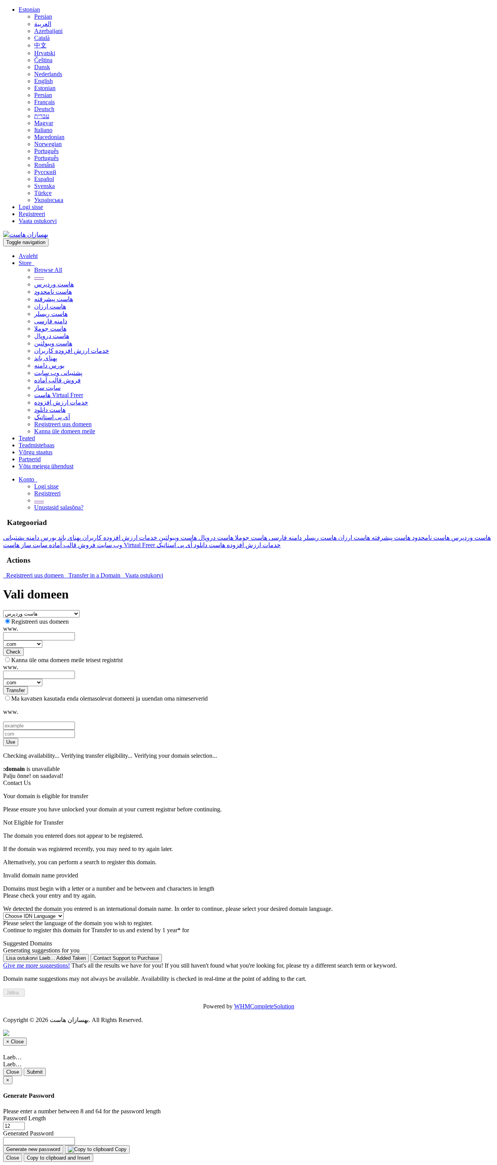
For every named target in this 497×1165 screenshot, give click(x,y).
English (43, 81)
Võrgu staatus (35, 452)
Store (27, 263)
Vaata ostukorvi (38, 221)
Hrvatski (44, 53)
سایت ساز (47, 387)
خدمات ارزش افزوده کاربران (71, 350)
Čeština (43, 60)
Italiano (43, 130)
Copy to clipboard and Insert (58, 1158)
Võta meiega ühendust (46, 466)
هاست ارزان (50, 306)
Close (12, 1072)
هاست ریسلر (51, 313)
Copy (120, 1149)
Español (44, 179)
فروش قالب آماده (57, 380)
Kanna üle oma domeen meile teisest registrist (67, 660)
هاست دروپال (51, 336)
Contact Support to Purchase (126, 958)
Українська (48, 200)
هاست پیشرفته (53, 299)
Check (13, 652)
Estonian (29, 9)
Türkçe (43, 193)
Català (42, 38)
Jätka (14, 993)
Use (10, 742)
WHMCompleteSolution (264, 1006)
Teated (27, 438)
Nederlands (48, 74)
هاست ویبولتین (53, 343)
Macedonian (49, 137)
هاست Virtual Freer (58, 395)
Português (46, 151)
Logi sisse (31, 207)
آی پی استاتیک (52, 417)
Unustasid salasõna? (58, 507)
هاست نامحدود (53, 291)
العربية (42, 24)
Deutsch (44, 109)
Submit (35, 1072)
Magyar (43, 123)
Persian (43, 16)
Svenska (44, 186)
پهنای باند (45, 358)
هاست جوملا (50, 328)
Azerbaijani (48, 31)
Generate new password (33, 1149)
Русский (45, 172)
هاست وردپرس (54, 284)
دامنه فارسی (50, 321)
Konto (28, 479)
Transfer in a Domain (93, 575)
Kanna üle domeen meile (64, 431)
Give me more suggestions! (36, 965)
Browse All (48, 270)
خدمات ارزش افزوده (61, 402)
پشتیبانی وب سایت (58, 373)
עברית (41, 116)
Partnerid (30, 459)
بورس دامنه (49, 365)
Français (44, 102)
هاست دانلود (50, 409)
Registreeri (32, 214)
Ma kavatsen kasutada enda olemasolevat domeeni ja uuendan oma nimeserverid (109, 698)
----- (39, 277)
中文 (40, 45)
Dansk (42, 67)
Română (44, 165)
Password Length (24, 1118)
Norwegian (48, 144)
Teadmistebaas (36, 445)
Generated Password (28, 1133)
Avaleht (28, 256)
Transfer (15, 690)
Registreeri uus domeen (63, 424)
